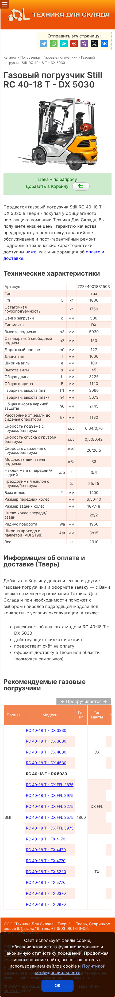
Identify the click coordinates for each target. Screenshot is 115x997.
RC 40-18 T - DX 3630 (46, 741)
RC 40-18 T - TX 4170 (45, 839)
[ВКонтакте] (104, 43)
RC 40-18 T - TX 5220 (46, 871)
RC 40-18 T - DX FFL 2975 (50, 795)
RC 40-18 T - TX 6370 (46, 893)
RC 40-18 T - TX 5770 (46, 882)
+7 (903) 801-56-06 (69, 928)
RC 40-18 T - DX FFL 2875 (50, 784)
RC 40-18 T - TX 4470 (46, 849)
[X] (94, 43)
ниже (30, 251)
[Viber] (84, 43)
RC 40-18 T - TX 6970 (46, 904)
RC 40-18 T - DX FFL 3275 (50, 806)
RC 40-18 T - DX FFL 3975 (50, 828)
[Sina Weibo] (74, 43)
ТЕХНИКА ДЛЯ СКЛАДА (71, 14)
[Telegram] (43, 43)
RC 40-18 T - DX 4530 (46, 762)
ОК (57, 985)
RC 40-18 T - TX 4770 (46, 860)
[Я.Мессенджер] (63, 43)
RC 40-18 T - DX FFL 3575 (50, 817)
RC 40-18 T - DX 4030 (46, 752)
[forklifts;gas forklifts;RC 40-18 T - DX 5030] (81, 186)
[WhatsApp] (53, 43)
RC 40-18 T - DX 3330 (46, 730)
